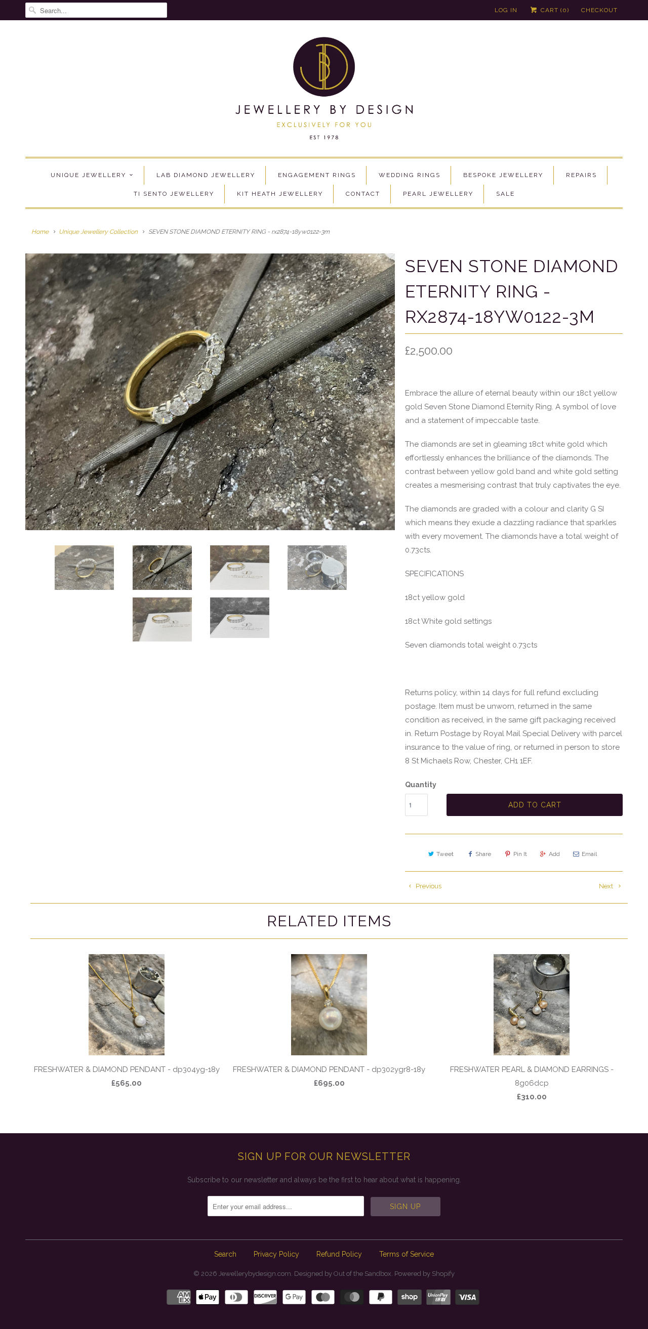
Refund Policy (339, 1254)
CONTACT (363, 193)
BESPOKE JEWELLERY (503, 175)
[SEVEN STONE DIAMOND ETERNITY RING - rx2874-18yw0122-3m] (210, 392)
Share (483, 854)
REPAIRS (581, 175)
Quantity (420, 785)
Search (225, 1254)
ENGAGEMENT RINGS (317, 175)
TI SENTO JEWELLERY (174, 193)
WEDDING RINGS (409, 175)
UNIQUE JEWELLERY (88, 175)
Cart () (554, 10)
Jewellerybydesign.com (255, 1273)
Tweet (445, 854)
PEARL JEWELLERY (438, 193)
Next (607, 886)
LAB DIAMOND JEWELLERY (205, 175)
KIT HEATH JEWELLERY (280, 193)
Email (589, 854)
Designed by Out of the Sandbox (342, 1273)
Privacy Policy (276, 1254)
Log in (506, 10)
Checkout (599, 10)
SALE (505, 193)
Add (554, 854)
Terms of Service (406, 1254)
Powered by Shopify (424, 1273)
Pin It (520, 854)
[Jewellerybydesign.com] (324, 91)
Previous (427, 886)
